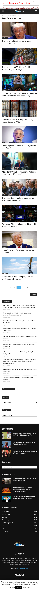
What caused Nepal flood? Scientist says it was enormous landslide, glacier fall (17, 314)
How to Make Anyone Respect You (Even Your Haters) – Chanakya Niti (19, 329)
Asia (3, 142)
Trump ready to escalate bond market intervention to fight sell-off (19, 345)
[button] (36, 11)
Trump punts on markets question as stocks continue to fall (18, 199)
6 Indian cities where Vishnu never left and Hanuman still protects (20, 337)
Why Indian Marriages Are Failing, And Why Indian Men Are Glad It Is (19, 322)
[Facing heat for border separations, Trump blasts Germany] (6, 444)
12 (14, 287)
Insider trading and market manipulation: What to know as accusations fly (19, 94)
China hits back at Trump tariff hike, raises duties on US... (17, 120)
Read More (26, 587)
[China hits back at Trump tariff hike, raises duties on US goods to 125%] (19, 108)
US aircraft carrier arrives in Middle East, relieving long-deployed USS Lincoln (19, 353)
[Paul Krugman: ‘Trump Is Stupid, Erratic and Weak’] (19, 134)
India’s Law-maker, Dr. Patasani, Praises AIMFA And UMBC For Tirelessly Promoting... (22, 489)
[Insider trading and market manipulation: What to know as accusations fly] (19, 82)
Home (3, 15)
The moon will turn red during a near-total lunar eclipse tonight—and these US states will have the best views (19, 306)
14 (23, 287)
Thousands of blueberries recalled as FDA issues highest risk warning (20, 370)
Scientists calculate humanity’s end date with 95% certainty (18, 378)
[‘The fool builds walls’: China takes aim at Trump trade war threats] (6, 453)
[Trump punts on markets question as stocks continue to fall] (19, 187)
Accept (19, 587)
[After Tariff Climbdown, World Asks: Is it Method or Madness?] (19, 161)
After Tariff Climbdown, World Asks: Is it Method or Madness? (19, 173)
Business (4, 38)
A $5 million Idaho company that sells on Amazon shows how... (18, 277)
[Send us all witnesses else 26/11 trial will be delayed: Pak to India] (6, 481)
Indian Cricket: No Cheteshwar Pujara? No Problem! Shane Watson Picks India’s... (25, 435)
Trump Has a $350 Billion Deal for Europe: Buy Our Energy (17, 68)
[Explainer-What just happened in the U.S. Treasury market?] (19, 213)
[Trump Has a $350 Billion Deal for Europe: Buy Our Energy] (19, 56)
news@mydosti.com (23, 568)
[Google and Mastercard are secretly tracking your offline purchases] (6, 499)
